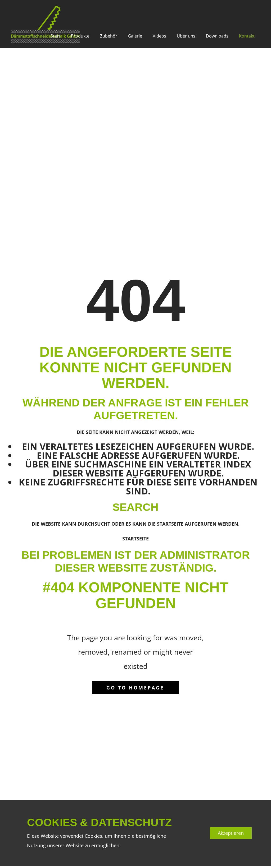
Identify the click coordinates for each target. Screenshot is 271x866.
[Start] (45, 24)
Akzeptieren (231, 833)
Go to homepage (135, 687)
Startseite (135, 538)
